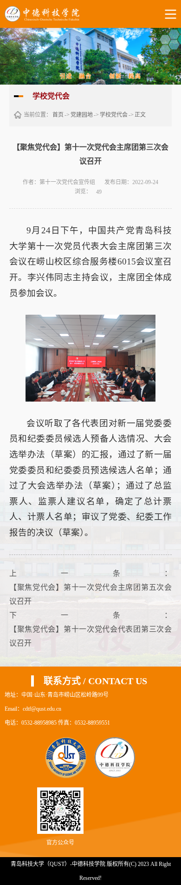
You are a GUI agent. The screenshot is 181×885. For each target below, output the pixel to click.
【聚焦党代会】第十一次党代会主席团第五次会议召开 (90, 594)
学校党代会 (114, 115)
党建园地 (82, 115)
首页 (58, 115)
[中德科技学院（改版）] (49, 14)
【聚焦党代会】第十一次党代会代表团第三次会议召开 (90, 636)
